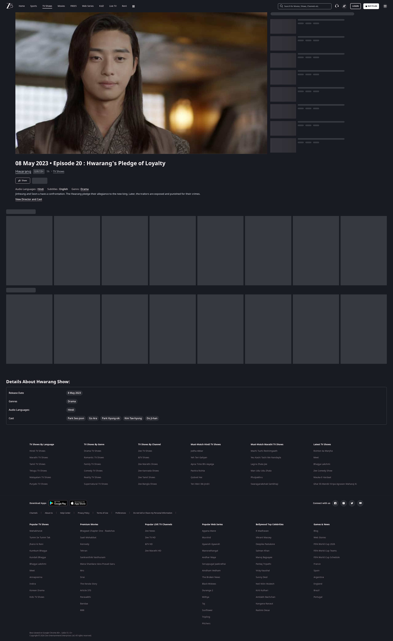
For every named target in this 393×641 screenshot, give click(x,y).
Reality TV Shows (92, 477)
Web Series (88, 6)
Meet (316, 457)
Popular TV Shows (39, 524)
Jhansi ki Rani (36, 544)
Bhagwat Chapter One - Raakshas (97, 531)
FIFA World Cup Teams (325, 550)
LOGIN (355, 6)
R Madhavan (262, 531)
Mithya (205, 597)
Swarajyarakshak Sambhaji (264, 484)
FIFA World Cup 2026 (324, 544)
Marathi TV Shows (39, 457)
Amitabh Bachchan (265, 597)
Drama (85, 189)
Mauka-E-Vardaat (322, 477)
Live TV (112, 6)
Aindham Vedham (211, 570)
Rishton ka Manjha (323, 451)
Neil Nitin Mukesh (265, 583)
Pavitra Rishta (198, 470)
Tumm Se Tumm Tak (40, 537)
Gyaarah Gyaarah (211, 544)
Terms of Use (102, 513)
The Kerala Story (88, 583)
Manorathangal (210, 550)
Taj (203, 603)
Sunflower (207, 610)
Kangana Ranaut (264, 603)
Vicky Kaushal (263, 570)
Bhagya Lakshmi (321, 464)
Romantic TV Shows (94, 457)
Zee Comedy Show (322, 470)
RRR (82, 610)
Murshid (206, 537)
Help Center (65, 513)
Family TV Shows (92, 464)
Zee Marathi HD (153, 550)
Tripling (206, 617)
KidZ (101, 6)
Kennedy (84, 544)
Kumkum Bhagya (38, 550)
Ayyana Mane (209, 531)
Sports (33, 6)
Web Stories (320, 537)
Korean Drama (37, 590)
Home (22, 6)
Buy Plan (372, 6)
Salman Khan (262, 550)
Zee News (150, 531)
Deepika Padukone (265, 544)
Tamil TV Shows (37, 464)
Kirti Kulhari (262, 590)
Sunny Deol (261, 577)
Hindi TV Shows (37, 451)
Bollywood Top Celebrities (269, 524)
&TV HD (149, 544)
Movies (61, 6)
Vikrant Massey (263, 537)
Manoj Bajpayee (264, 557)
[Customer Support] (337, 6)
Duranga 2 (207, 590)
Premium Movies (89, 524)
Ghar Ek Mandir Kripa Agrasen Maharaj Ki (335, 484)
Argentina (319, 577)
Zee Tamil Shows (146, 477)
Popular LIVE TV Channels (158, 524)
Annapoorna (36, 577)
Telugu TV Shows (38, 470)
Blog (316, 531)
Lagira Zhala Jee (259, 464)
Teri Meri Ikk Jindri (200, 484)
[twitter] (352, 503)
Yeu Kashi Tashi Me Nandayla (266, 457)
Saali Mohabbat (88, 537)
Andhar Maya (209, 557)
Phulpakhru (257, 477)
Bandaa (84, 603)
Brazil (316, 590)
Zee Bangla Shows (147, 484)
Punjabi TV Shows (39, 484)
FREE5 (73, 6)
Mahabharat (36, 531)
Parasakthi (85, 597)
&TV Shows (143, 457)
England (318, 583)
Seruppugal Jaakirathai (214, 564)
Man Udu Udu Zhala (261, 470)
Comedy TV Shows (93, 470)
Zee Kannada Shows (148, 470)
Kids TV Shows (37, 597)
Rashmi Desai (263, 610)
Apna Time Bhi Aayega (202, 464)
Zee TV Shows (145, 451)
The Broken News (211, 577)
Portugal (318, 597)
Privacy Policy (83, 513)
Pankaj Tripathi (263, 564)
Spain (316, 570)
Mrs (82, 570)
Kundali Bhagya (38, 557)
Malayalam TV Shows (40, 477)
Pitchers (206, 623)
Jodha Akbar (197, 451)
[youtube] (360, 503)
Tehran (83, 550)
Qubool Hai (196, 477)
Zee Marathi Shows (148, 464)
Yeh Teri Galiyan (199, 457)
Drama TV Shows (92, 451)
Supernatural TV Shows (96, 484)
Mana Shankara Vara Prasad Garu (97, 564)
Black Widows (209, 583)
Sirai (82, 577)
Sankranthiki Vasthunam (92, 557)
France (317, 564)
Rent (124, 6)
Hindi (41, 189)
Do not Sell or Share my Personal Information (152, 513)
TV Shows (47, 6)
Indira (33, 583)
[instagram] (343, 503)
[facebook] (335, 503)
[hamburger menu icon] (385, 6)
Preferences (121, 513)
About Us (49, 513)
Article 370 (85, 590)
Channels (34, 513)
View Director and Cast (28, 199)
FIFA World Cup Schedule (327, 557)
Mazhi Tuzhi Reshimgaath (264, 451)
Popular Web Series (212, 524)
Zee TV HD (150, 537)
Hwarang (23, 171)
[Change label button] (344, 6)
